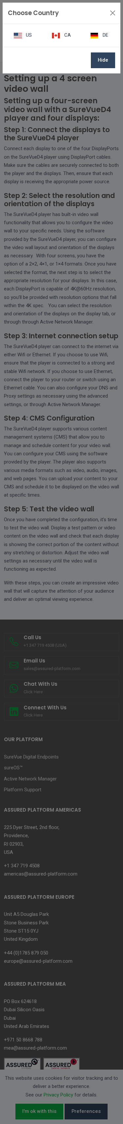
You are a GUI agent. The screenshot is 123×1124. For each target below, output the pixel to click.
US (28, 35)
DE (104, 35)
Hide (103, 60)
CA (67, 35)
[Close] (113, 13)
